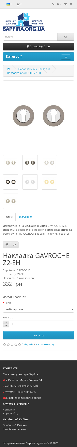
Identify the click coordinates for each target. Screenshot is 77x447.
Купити (39, 335)
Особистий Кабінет (15, 425)
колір (8, 302)
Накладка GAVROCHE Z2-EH (24, 73)
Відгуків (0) (25, 216)
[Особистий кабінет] (59, 4)
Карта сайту (10, 413)
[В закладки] (7, 244)
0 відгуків (27, 344)
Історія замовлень (14, 429)
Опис (9, 216)
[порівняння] (15, 244)
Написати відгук (46, 344)
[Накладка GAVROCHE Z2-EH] (38, 115)
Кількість (8, 317)
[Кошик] (70, 4)
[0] (65, 4)
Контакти (9, 409)
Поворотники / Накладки (34, 69)
